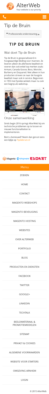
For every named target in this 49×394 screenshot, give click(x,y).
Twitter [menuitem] (24, 285)
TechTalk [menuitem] (24, 312)
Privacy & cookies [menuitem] (24, 343)
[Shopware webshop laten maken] (23, 159)
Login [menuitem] (24, 379)
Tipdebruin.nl (23, 139)
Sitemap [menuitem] (24, 334)
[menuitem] (24, 175)
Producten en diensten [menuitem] (24, 266)
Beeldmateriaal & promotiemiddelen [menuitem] (24, 323)
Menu (44, 17)
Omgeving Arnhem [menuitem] (24, 370)
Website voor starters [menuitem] (24, 361)
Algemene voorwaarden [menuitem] (24, 352)
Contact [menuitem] (24, 193)
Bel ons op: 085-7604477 (4, 17)
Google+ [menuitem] (24, 294)
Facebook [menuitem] (25, 276)
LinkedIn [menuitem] (24, 303)
